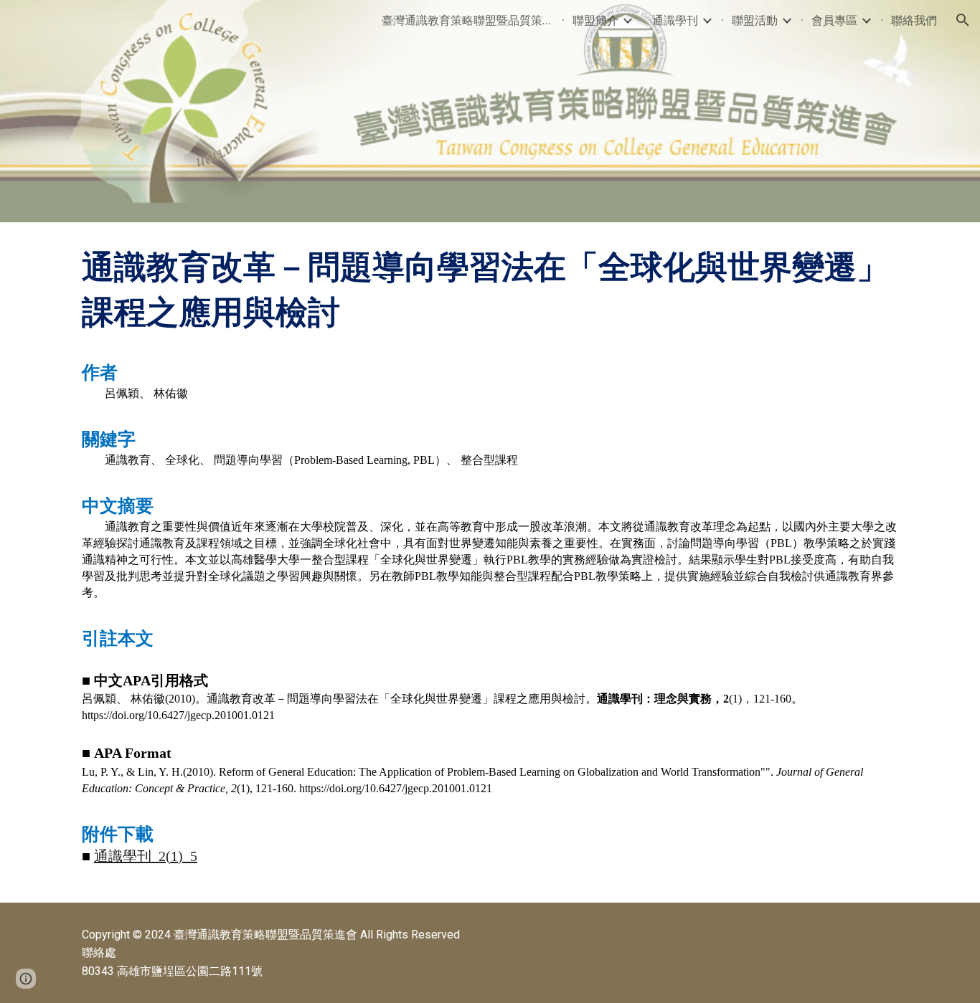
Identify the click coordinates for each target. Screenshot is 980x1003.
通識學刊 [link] (675, 20)
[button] (963, 20)
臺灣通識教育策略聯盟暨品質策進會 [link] (468, 20)
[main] (490, 562)
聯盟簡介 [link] (595, 20)
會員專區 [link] (834, 20)
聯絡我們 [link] (914, 20)
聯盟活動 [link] (755, 20)
